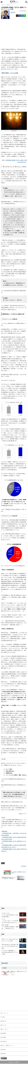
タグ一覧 (4, 1025)
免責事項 (4, 1053)
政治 (3, 863)
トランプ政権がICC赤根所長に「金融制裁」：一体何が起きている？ (10, 927)
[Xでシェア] (17, 15)
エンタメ (4, 919)
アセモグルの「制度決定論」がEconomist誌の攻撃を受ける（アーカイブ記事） (10, 952)
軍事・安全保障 (5, 925)
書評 (3, 934)
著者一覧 (4, 1021)
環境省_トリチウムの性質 (11, 73)
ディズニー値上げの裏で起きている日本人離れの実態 (10, 915)
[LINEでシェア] (25, 15)
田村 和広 (13, 12)
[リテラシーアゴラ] (5, 973)
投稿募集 (4, 1033)
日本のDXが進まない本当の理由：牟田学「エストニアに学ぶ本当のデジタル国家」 (10, 946)
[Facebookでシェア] (19, 15)
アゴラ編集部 (12, 974)
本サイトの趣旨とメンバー (8, 1045)
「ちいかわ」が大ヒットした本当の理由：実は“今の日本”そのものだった (10, 921)
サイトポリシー (5, 1029)
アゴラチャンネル (5, 913)
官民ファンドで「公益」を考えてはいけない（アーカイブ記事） (10, 940)
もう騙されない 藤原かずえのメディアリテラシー (18, 972)
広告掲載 (4, 1037)
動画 (3, 908)
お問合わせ (4, 1041)
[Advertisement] (14, 33)
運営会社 (4, 1049)
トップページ (5, 1013)
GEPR (3, 1017)
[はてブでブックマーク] (22, 15)
